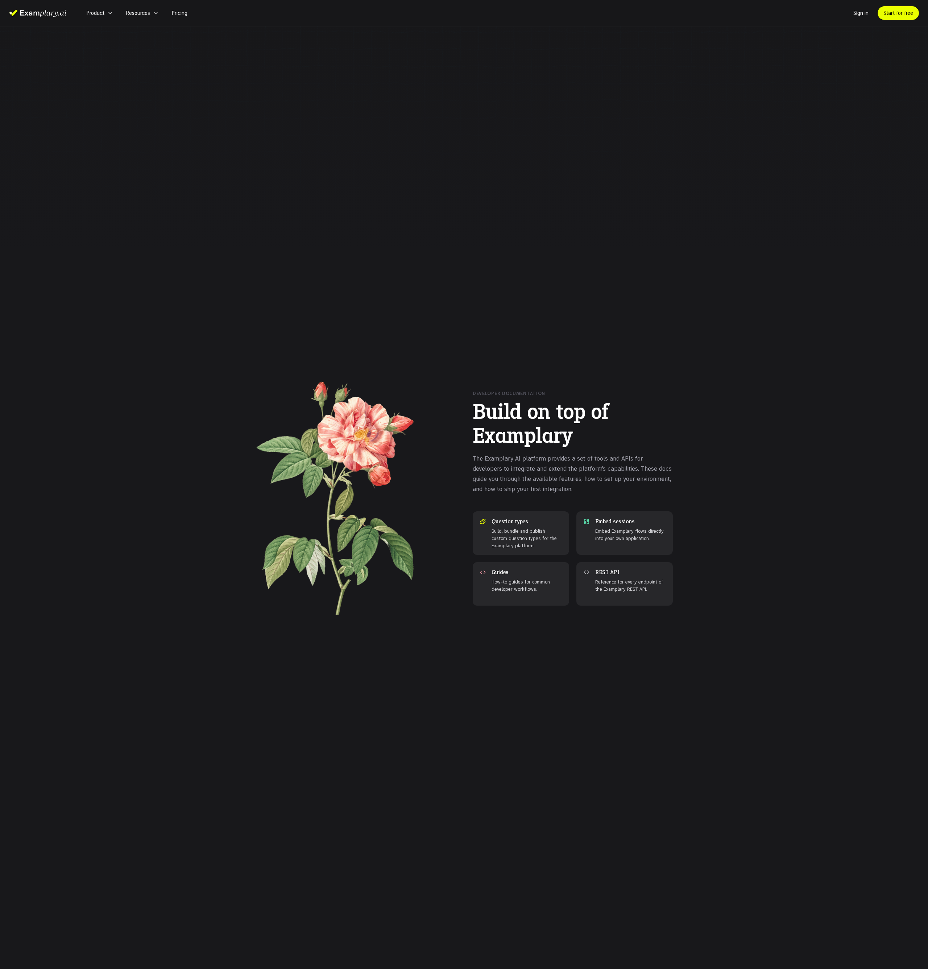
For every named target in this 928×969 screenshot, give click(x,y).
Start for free (898, 13)
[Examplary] (37, 13)
